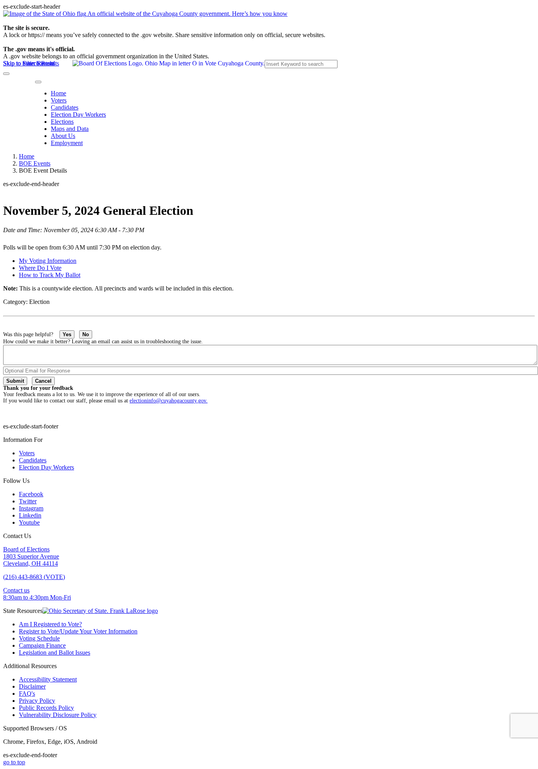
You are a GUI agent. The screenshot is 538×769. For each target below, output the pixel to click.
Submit (15, 381)
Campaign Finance (42, 645)
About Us (63, 135)
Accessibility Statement (48, 679)
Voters (59, 100)
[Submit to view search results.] (6, 74)
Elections (62, 121)
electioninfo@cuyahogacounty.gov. (169, 401)
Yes (67, 334)
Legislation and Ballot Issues (54, 652)
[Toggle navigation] (38, 82)
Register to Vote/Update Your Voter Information (78, 631)
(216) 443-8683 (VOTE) (34, 576)
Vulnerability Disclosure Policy (57, 714)
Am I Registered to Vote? (50, 624)
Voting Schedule (39, 638)
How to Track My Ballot (49, 275)
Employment (67, 143)
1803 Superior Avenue (31, 556)
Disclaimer (32, 686)
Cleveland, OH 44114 (30, 563)
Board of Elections (26, 549)
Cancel (43, 381)
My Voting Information (47, 260)
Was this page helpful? (31, 334)
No (85, 334)
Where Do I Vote (40, 267)
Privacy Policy (37, 700)
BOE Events (34, 163)
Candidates (64, 107)
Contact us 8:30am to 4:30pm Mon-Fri (37, 594)
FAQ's (27, 693)
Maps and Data (70, 128)
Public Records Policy (46, 707)
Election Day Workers (78, 114)
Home (58, 93)
